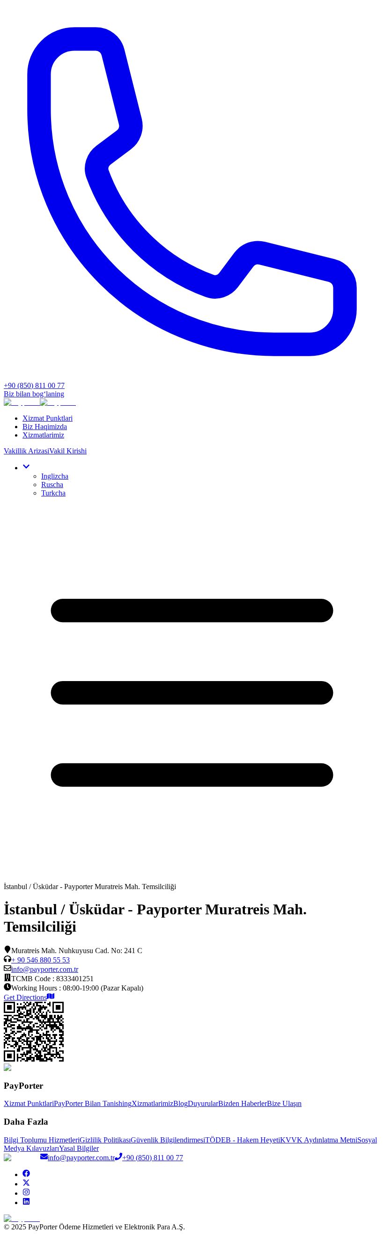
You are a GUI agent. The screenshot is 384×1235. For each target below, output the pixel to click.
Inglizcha (54, 476)
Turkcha (53, 493)
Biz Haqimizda (44, 427)
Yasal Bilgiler (79, 1148)
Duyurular (203, 1103)
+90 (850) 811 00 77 (152, 1158)
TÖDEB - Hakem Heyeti (242, 1140)
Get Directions (25, 997)
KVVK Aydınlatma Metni (318, 1140)
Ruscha (52, 484)
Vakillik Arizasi (26, 451)
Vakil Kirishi (68, 451)
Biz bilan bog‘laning (34, 394)
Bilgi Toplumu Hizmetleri (42, 1140)
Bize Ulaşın (284, 1103)
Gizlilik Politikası (105, 1140)
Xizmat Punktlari (47, 418)
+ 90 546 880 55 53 (40, 960)
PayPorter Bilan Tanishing (93, 1103)
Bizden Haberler (242, 1103)
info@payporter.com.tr (44, 969)
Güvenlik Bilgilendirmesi (168, 1140)
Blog (180, 1103)
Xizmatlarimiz (43, 435)
